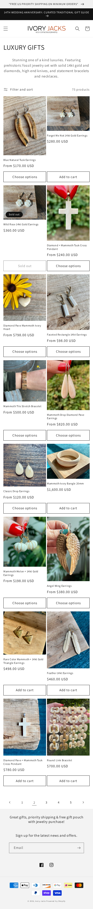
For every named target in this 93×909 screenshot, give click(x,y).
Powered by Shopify (55, 901)
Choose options (24, 177)
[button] (6, 29)
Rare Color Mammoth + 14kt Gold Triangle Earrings (23, 661)
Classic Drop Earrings (16, 491)
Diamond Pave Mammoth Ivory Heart (22, 327)
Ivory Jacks (40, 901)
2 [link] (34, 802)
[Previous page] (10, 802)
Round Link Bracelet (59, 760)
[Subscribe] (79, 848)
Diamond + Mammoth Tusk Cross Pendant (67, 247)
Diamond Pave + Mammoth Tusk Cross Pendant (22, 762)
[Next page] (83, 802)
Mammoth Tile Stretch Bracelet (22, 406)
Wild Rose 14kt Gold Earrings (21, 224)
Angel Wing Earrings (59, 585)
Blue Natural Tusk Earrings (19, 160)
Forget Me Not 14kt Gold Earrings (67, 135)
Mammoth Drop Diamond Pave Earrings (65, 416)
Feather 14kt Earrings (60, 673)
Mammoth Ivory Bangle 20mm (65, 483)
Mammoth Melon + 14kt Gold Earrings (20, 573)
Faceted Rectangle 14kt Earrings (67, 334)
